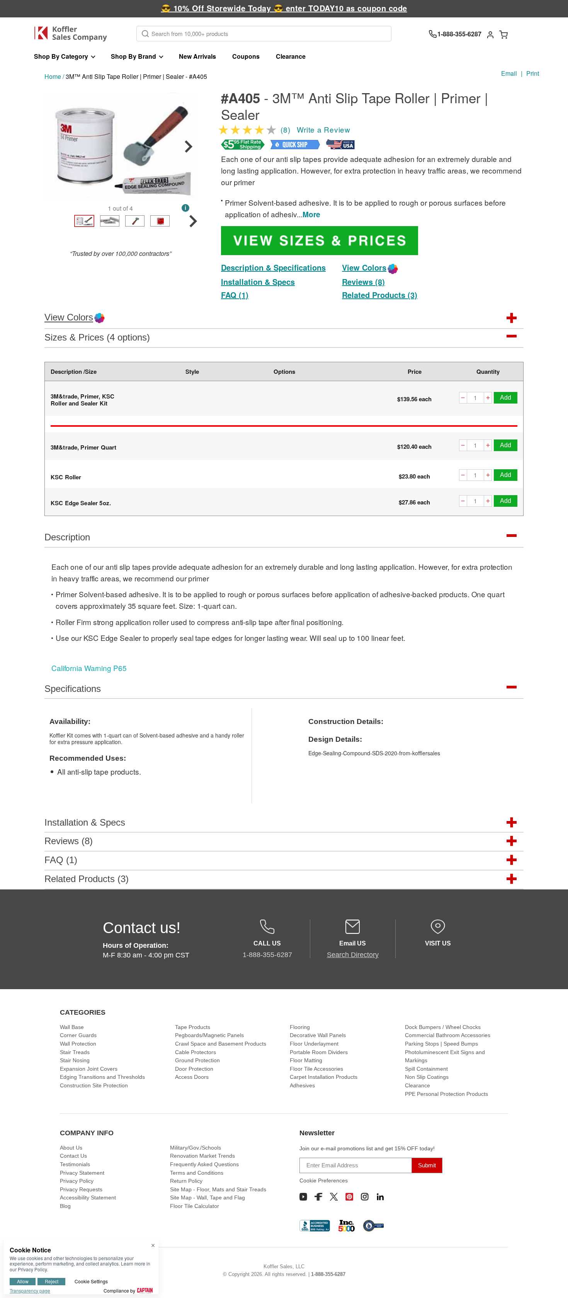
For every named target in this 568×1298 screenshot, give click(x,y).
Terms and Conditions (196, 1173)
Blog (65, 1206)
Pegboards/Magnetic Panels (209, 1035)
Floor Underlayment (314, 1044)
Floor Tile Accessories (316, 1069)
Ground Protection (197, 1060)
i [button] (185, 207)
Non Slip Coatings (427, 1077)
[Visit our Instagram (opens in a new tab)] (365, 1197)
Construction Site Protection (94, 1085)
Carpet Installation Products (323, 1077)
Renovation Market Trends (202, 1156)
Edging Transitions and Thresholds (102, 1077)
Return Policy (186, 1181)
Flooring (300, 1027)
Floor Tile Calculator (194, 1206)
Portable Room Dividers (319, 1052)
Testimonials (75, 1164)
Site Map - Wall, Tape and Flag (207, 1197)
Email (509, 73)
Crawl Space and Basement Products (220, 1044)
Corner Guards (78, 1035)
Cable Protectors (195, 1052)
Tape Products (192, 1027)
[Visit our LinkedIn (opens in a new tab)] (380, 1197)
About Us (71, 1148)
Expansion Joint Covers (88, 1069)
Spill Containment (426, 1069)
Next (188, 146)
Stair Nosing (75, 1060)
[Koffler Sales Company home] (73, 34)
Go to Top (553, 1283)
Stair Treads (75, 1052)
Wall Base (72, 1027)
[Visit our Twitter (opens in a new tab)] (334, 1197)
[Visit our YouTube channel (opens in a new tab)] (303, 1197)
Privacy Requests (81, 1189)
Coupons (246, 56)
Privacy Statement (82, 1173)
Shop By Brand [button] (133, 56)
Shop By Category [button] (61, 56)
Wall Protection (78, 1044)
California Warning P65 (89, 668)
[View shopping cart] (503, 34)
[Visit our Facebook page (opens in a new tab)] (318, 1197)
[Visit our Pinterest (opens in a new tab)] (349, 1197)
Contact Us (73, 1156)
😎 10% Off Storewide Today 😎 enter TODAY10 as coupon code (284, 8)
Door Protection (194, 1069)
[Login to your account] (490, 34)
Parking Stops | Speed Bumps (441, 1044)
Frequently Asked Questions (204, 1164)
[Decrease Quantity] (463, 398)
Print (532, 73)
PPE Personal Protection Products (446, 1094)
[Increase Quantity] (488, 398)
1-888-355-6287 (328, 1274)
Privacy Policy (77, 1181)
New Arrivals (197, 56)
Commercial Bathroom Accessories (447, 1035)
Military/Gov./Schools (195, 1148)
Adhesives (302, 1085)
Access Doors (192, 1077)
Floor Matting (306, 1060)
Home (52, 76)
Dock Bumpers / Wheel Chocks (443, 1027)
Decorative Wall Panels (318, 1035)
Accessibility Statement (88, 1197)
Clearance (291, 56)
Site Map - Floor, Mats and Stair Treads (218, 1189)
